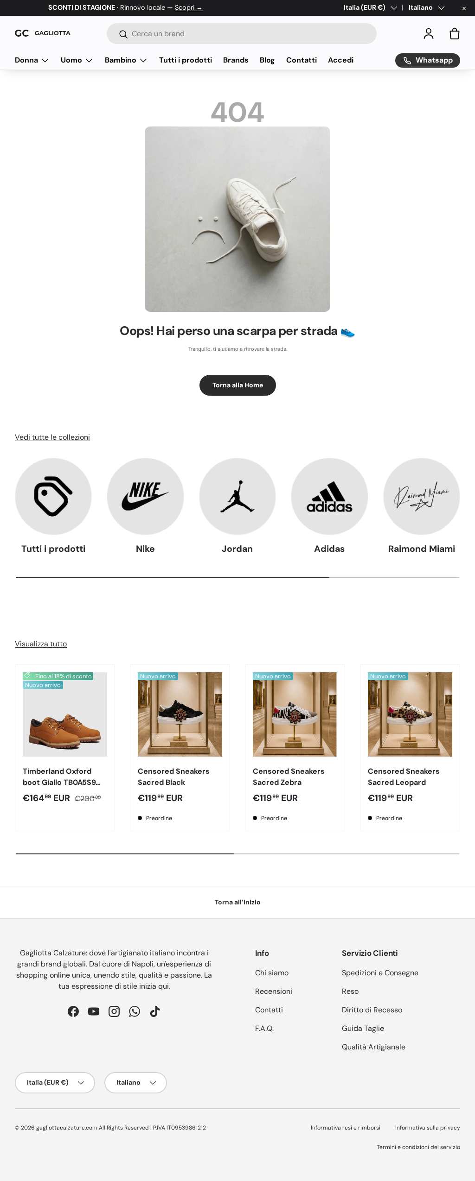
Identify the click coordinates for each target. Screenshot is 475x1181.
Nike (145, 549)
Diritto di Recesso (372, 1010)
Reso (350, 991)
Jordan (237, 549)
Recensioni (273, 991)
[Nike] (145, 496)
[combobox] (242, 33)
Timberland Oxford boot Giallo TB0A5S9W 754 (63, 782)
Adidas (329, 549)
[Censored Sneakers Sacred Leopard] (410, 714)
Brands (236, 60)
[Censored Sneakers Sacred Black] (180, 714)
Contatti (301, 60)
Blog (267, 60)
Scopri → (189, 7)
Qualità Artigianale (373, 1047)
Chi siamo (272, 973)
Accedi (340, 60)
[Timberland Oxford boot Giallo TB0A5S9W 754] (65, 714)
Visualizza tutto (41, 644)
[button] (454, 33)
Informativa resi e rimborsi (345, 1127)
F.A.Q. (264, 1028)
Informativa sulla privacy (427, 1127)
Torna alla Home (237, 385)
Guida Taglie (363, 1028)
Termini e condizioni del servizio (418, 1147)
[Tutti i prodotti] (53, 496)
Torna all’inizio (238, 902)
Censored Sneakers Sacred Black (174, 776)
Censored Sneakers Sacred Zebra (289, 776)
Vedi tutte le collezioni (52, 437)
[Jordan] (237, 496)
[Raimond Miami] (422, 496)
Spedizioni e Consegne (380, 973)
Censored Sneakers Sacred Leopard (404, 776)
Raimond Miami (421, 549)
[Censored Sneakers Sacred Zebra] (295, 714)
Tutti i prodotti (185, 60)
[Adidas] (329, 496)
